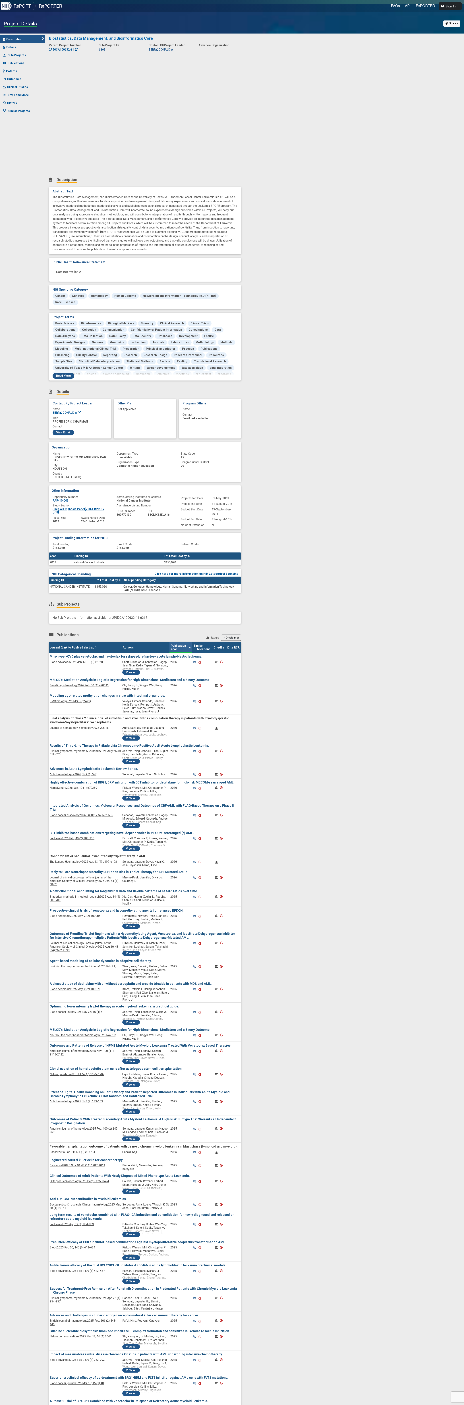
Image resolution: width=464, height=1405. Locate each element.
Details (11, 47)
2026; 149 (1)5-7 (73, 774)
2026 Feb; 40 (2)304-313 (72, 838)
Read (63, 375)
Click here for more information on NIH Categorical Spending (196, 573)
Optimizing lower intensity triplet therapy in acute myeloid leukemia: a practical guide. (114, 1006)
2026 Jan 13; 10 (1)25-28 (76, 662)
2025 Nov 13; (83, 1035)
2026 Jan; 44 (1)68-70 (84, 881)
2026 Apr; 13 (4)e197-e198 (83, 861)
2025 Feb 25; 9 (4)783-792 (77, 1360)
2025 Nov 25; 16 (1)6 (76, 1012)
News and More (18, 95)
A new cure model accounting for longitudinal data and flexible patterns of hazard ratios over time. (124, 891)
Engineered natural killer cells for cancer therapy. (86, 1160)
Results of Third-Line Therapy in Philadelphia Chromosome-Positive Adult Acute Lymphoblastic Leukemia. (129, 745)
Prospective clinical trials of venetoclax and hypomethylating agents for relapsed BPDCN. (117, 910)
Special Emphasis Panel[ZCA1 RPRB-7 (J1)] (78, 510)
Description (14, 39)
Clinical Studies (17, 87)
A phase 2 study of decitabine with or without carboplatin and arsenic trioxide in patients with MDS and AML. (131, 984)
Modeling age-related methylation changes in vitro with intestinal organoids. (107, 695)
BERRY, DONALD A (65, 412)
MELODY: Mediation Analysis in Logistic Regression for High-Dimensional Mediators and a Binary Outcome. (130, 680)
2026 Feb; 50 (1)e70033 (79, 685)
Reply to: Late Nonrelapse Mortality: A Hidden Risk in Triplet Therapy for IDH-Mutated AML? (118, 872)
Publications (15, 63)
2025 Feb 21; (83, 966)
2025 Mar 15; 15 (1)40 (77, 1383)
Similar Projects (19, 111)
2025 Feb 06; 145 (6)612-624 (72, 1247)
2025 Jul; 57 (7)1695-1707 (77, 1074)
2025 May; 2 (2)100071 (75, 989)
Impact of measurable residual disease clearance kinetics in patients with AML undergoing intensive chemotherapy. (136, 1354)
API (408, 5)
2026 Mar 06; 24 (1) (70, 701)
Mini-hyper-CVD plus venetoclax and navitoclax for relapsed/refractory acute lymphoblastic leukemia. (126, 656)
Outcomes (14, 79)
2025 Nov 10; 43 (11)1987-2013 (77, 1165)
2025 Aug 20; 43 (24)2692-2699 (84, 946)
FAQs (395, 5)
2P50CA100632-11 (62, 49)
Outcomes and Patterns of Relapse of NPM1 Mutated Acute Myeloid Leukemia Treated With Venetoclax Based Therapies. (140, 1045)
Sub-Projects (17, 55)
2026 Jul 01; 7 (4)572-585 (81, 815)
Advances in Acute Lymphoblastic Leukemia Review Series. (94, 769)
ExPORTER (425, 5)
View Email (63, 432)
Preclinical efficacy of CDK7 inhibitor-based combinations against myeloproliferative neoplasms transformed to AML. (138, 1242)
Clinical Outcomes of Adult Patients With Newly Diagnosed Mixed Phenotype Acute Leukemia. (120, 1176)
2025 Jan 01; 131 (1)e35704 (72, 1152)
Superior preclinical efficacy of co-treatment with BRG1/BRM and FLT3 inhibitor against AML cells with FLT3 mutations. (139, 1377)
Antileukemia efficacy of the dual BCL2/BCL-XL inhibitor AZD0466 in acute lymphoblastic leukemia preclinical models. (138, 1265)
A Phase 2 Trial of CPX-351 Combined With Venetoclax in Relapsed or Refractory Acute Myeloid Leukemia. (129, 1401)
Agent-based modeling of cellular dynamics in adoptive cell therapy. (101, 961)
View (131, 672)
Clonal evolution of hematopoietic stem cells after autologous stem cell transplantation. (116, 1069)
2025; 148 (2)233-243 (76, 1101)
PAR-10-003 (61, 500)
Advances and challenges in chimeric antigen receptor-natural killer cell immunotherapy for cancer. (124, 1315)
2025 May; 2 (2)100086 (75, 916)
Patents (11, 71)
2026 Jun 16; (79, 727)
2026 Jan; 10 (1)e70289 (73, 787)
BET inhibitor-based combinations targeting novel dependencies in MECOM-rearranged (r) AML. (122, 833)
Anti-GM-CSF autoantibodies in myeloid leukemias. (88, 1199)
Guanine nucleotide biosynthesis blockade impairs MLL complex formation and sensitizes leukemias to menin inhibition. (140, 1331)
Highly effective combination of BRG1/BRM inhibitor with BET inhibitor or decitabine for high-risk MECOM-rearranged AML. (142, 782)
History (12, 103)
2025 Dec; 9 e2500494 (79, 1181)
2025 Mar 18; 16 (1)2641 (80, 1336)
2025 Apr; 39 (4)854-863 (72, 1224)
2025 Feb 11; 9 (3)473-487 (77, 1271)
